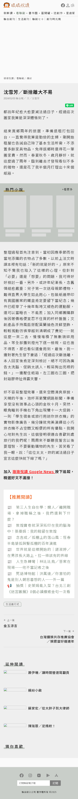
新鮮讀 (8, 13)
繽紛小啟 (35, 690)
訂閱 (55, 783)
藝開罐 (45, 13)
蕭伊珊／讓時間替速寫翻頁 (48, 672)
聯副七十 (38, 19)
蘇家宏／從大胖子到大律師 (48, 708)
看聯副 (20, 13)
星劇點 (70, 13)
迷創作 (58, 13)
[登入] (68, 5)
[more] (67, 189)
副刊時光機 (54, 19)
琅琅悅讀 (9, 78)
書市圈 (33, 13)
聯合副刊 (9, 19)
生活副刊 (24, 19)
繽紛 (29, 78)
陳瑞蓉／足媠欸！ (42, 725)
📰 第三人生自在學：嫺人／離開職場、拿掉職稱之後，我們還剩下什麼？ (39, 513)
